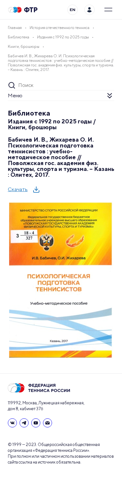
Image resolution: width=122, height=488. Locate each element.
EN (72, 9)
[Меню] (108, 10)
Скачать (18, 189)
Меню (15, 95)
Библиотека (29, 113)
